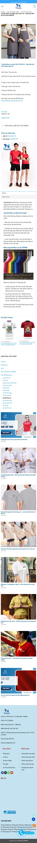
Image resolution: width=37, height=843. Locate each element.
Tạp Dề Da (5, 380)
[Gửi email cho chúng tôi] (5, 772)
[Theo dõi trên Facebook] (2, 772)
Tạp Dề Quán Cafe (7, 403)
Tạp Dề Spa (5, 405)
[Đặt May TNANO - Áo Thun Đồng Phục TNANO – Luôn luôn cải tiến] (18, 6)
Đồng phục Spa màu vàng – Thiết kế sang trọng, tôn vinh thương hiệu (18, 622)
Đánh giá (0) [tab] (5, 197)
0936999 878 (5, 118)
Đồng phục (4, 365)
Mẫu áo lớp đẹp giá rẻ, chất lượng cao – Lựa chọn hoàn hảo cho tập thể (18, 512)
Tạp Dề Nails (5, 388)
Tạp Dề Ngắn (5, 390)
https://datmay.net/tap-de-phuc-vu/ (12, 101)
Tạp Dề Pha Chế (6, 395)
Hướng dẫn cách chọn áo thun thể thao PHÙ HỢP (14, 439)
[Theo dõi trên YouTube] (11, 772)
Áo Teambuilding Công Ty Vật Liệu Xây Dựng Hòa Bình (27, 343)
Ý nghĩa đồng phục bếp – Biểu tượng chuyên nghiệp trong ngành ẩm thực (18, 475)
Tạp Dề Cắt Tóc (6, 378)
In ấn (2, 368)
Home (3, 12)
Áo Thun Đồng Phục (9, 767)
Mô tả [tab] (4, 193)
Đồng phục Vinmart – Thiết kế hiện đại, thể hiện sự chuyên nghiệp (17, 659)
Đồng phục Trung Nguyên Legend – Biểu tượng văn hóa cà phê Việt (18, 585)
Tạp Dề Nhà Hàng (7, 393)
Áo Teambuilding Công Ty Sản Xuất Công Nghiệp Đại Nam (9, 343)
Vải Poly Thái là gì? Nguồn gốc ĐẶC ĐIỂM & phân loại (15, 695)
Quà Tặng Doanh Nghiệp (8, 371)
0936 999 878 (14, 0)
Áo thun (3, 362)
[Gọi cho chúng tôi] (8, 772)
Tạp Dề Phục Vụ (26, 12)
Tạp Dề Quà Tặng (7, 400)
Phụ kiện (5, 764)
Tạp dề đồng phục (13, 12)
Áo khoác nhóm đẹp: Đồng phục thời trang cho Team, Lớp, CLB (18, 549)
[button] (2, 6)
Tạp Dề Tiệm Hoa (7, 408)
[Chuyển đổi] (3, 126)
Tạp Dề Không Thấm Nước (9, 383)
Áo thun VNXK (7, 760)
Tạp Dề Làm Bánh (7, 385)
